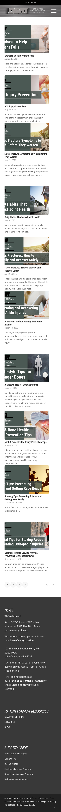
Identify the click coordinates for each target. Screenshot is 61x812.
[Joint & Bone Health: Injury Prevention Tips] (27, 425)
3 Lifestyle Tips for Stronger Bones (21, 385)
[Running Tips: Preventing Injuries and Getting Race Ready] (27, 479)
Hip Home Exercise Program (18, 768)
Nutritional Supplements (16, 778)
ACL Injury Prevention (15, 106)
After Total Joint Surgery (16, 753)
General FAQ (11, 758)
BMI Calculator (11, 763)
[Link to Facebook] (54, 808)
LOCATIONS (10, 721)
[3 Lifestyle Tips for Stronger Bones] (27, 368)
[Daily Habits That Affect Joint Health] (27, 200)
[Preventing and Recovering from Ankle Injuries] (27, 305)
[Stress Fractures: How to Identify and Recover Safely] (27, 251)
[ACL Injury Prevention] (27, 89)
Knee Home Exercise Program (19, 773)
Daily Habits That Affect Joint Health (22, 217)
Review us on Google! (26, 805)
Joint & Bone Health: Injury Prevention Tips (25, 442)
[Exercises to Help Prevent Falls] (27, 39)
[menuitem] (52, 11)
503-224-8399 (30, 2)
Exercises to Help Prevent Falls (19, 55)
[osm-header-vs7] (25, 11)
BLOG (7, 727)
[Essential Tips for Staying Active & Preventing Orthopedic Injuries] (27, 536)
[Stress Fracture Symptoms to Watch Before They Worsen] (27, 137)
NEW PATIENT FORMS (14, 716)
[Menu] (52, 11)
